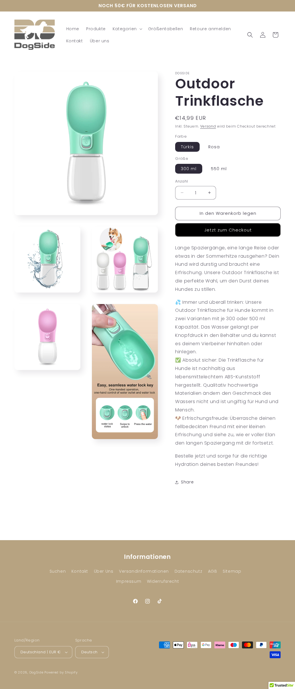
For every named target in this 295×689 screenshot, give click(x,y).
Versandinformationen (144, 571)
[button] (127, 29)
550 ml (219, 169)
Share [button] (187, 482)
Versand (208, 126)
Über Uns (104, 571)
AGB (212, 571)
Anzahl (181, 181)
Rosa (214, 147)
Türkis (187, 147)
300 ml (188, 169)
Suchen (58, 571)
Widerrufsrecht (163, 581)
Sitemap (232, 571)
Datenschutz (189, 571)
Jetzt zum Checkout (228, 230)
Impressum (128, 581)
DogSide (36, 672)
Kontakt (79, 571)
